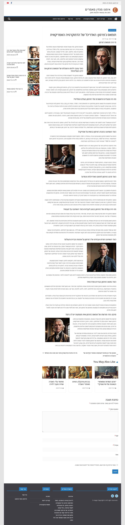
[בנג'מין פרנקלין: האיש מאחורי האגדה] (80, 368)
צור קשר (70, 19)
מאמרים (46, 489)
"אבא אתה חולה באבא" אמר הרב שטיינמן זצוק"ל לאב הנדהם (16, 51)
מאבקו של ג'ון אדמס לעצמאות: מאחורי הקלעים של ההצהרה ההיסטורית (99, 354)
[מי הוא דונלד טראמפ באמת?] (33, 90)
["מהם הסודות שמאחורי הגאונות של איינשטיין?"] (106, 368)
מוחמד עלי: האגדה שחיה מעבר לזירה (56, 383)
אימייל (115, 445)
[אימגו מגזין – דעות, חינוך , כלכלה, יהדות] (115, 19)
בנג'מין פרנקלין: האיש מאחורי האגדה (81, 383)
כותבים (110, 19)
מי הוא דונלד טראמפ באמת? (15, 89)
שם (116, 436)
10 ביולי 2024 (11, 80)
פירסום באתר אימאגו (59, 19)
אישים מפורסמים (112, 30)
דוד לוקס (104, 39)
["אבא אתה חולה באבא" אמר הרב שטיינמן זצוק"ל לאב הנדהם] (33, 52)
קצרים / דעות (101, 19)
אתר (116, 455)
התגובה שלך (113, 409)
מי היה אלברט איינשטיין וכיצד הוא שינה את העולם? (61, 353)
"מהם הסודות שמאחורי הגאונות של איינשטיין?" (107, 383)
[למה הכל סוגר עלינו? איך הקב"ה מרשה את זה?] (33, 65)
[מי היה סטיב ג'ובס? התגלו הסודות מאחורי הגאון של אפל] (33, 77)
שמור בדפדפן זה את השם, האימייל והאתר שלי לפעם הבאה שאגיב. (95, 465)
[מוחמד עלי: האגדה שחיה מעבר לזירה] (54, 368)
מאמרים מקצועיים (88, 19)
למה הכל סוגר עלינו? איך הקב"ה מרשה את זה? (16, 63)
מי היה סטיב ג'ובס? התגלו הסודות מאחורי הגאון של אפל (16, 76)
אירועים (78, 19)
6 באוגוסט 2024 (11, 55)
